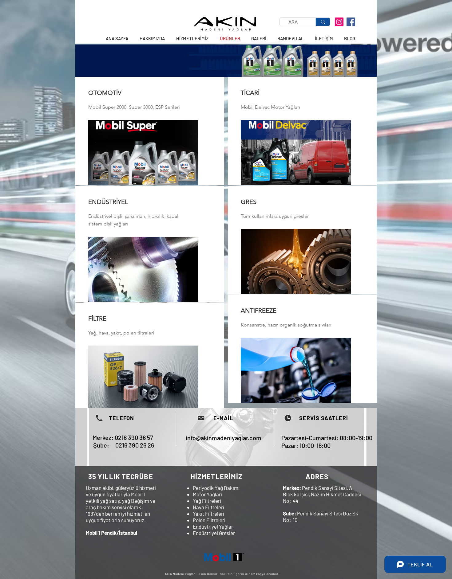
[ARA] (322, 22)
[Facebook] (351, 22)
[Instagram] (339, 22)
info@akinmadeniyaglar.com (223, 437)
